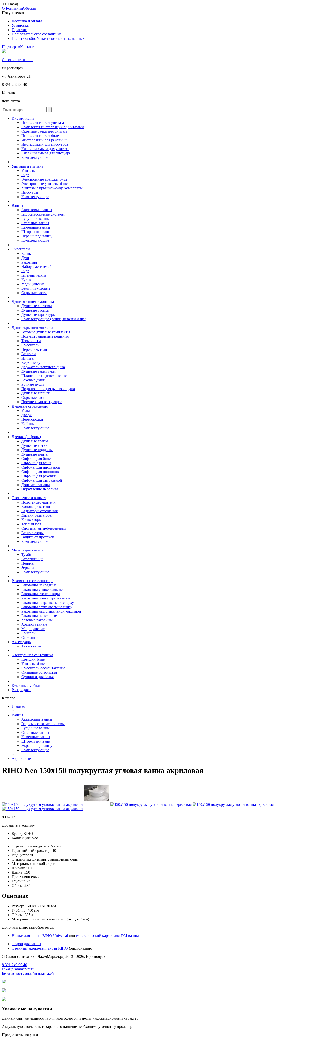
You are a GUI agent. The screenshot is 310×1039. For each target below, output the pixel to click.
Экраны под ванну (36, 236)
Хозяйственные (34, 624)
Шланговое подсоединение (44, 376)
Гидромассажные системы (43, 214)
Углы (25, 410)
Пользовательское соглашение (37, 34)
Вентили (28, 354)
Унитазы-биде (33, 664)
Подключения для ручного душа (48, 389)
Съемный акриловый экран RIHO (40, 948)
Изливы (27, 358)
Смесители (21, 249)
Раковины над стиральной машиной (51, 611)
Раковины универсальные (42, 589)
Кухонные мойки (26, 685)
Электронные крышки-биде (44, 179)
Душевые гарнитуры (38, 314)
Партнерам (11, 47)
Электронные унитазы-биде (44, 184)
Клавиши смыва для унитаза (45, 149)
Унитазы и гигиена (27, 166)
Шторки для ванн (35, 232)
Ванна (26, 253)
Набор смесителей (36, 266)
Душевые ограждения (30, 406)
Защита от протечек (37, 537)
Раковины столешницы (40, 594)
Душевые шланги (35, 393)
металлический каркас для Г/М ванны (107, 936)
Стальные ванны (35, 223)
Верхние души (33, 362)
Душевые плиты (34, 454)
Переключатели (34, 349)
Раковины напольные (39, 616)
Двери (26, 415)
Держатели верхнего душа (43, 367)
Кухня (26, 280)
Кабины (28, 424)
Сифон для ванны (26, 944)
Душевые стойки (35, 310)
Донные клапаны (35, 485)
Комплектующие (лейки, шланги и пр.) (53, 319)
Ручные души (32, 384)
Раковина (29, 262)
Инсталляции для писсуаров (44, 144)
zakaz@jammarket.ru (18, 969)
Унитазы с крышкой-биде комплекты (52, 188)
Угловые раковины (37, 620)
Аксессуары (21, 642)
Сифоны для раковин (38, 476)
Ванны (17, 205)
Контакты (28, 47)
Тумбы (26, 554)
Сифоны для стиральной (41, 480)
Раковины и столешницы (32, 581)
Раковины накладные (39, 585)
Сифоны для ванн (36, 463)
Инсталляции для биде (40, 136)
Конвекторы (31, 520)
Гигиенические (33, 275)
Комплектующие (35, 157)
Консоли (28, 633)
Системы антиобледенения (43, 528)
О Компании (12, 8)
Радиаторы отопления (39, 511)
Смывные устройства (39, 672)
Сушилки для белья (37, 677)
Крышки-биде (33, 659)
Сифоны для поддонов (40, 472)
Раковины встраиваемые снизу (46, 607)
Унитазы (28, 170)
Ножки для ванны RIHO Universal (40, 936)
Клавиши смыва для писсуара (46, 153)
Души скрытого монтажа (32, 328)
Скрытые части (34, 293)
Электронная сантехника (32, 655)
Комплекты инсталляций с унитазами (52, 127)
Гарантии (19, 30)
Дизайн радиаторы (36, 515)
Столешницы (32, 559)
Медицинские (33, 284)
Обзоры (29, 8)
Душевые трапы (34, 441)
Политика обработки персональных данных (48, 38)
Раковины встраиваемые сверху (47, 602)
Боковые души (33, 380)
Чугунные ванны (35, 218)
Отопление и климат (29, 498)
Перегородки (32, 419)
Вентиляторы (32, 533)
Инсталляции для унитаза (42, 122)
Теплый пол (31, 524)
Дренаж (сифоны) (26, 437)
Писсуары (29, 192)
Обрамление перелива (39, 489)
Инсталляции (23, 118)
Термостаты (31, 341)
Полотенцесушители (38, 502)
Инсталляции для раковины (44, 140)
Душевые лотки (34, 445)
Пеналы (27, 563)
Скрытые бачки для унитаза (44, 131)
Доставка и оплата (27, 21)
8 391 (14, 965)
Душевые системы (36, 306)
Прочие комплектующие (41, 402)
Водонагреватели (35, 506)
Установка (20, 25)
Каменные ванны (35, 227)
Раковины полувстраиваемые (45, 598)
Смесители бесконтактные (43, 668)
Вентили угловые (35, 288)
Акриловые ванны (36, 210)
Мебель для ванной (28, 550)
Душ (25, 258)
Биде (25, 175)
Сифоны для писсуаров (40, 467)
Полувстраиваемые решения (45, 336)
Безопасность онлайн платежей (28, 973)
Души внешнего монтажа (33, 301)
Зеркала (27, 568)
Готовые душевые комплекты (45, 332)
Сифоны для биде (36, 458)
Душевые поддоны (37, 450)
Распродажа (21, 690)
